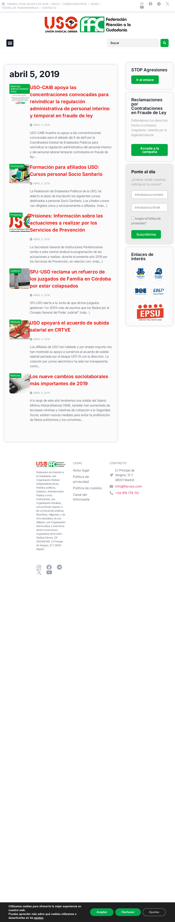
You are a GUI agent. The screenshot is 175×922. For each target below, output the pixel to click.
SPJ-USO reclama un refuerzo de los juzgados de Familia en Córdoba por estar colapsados (70, 279)
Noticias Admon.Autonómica (19, 89)
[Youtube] (142, 7)
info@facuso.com (128, 486)
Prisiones (16, 214)
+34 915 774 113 (127, 493)
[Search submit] (164, 43)
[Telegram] (159, 4)
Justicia (15, 270)
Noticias (15, 321)
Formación (16, 166)
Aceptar (101, 912)
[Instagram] (142, 4)
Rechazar (128, 912)
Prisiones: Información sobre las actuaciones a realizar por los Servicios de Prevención (66, 223)
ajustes (38, 918)
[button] (9, 43)
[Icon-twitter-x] (167, 4)
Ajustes (154, 912)
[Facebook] (150, 4)
